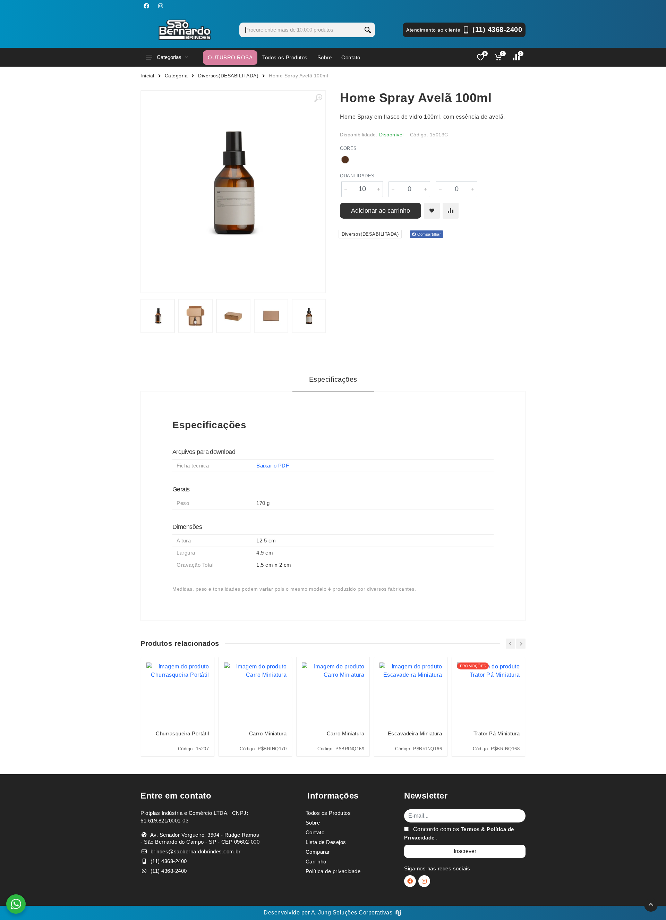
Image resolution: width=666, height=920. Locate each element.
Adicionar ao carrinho (380, 210)
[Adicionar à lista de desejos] (432, 211)
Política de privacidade (333, 871)
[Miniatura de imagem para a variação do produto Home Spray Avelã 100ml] (309, 316)
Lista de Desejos (326, 842)
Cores (348, 148)
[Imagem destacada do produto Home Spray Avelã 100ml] (233, 183)
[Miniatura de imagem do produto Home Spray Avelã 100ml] (157, 316)
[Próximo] (521, 644)
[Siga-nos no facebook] (146, 6)
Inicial (147, 75)
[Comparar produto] (451, 211)
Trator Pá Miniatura (496, 733)
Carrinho (316, 861)
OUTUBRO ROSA (230, 57)
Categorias (169, 57)
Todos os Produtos (285, 57)
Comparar (318, 852)
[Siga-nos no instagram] (160, 6)
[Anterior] (510, 644)
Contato (350, 57)
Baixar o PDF (272, 466)
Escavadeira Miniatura (415, 733)
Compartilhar (428, 234)
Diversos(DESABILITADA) (228, 75)
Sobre (324, 57)
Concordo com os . (459, 833)
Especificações (333, 379)
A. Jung (321, 912)
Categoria (176, 75)
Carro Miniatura (268, 733)
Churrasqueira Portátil (182, 733)
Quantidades (357, 175)
